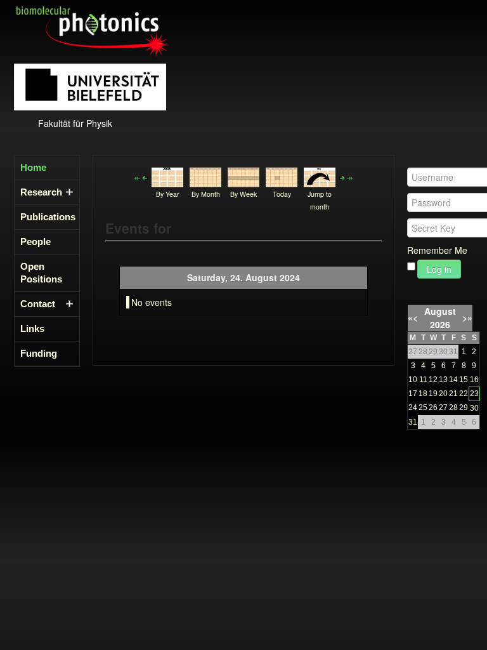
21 (453, 393)
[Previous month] (137, 177)
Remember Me (437, 250)
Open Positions (41, 272)
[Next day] (342, 177)
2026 (440, 324)
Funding (38, 353)
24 (412, 407)
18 (423, 393)
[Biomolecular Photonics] (92, 30)
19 (433, 393)
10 (412, 379)
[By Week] (243, 175)
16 (474, 379)
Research (41, 192)
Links (32, 328)
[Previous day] (144, 177)
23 (474, 393)
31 (412, 422)
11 (423, 379)
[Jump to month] (319, 175)
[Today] (281, 175)
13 (443, 379)
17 (412, 393)
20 (443, 393)
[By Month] (205, 175)
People (35, 241)
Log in (439, 269)
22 (463, 393)
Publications (43, 216)
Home (33, 167)
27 (443, 407)
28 (453, 407)
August (440, 311)
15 (463, 379)
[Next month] (350, 177)
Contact (37, 303)
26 (433, 407)
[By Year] (167, 175)
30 (474, 408)
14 (453, 379)
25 (423, 407)
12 (433, 379)
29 (463, 407)
